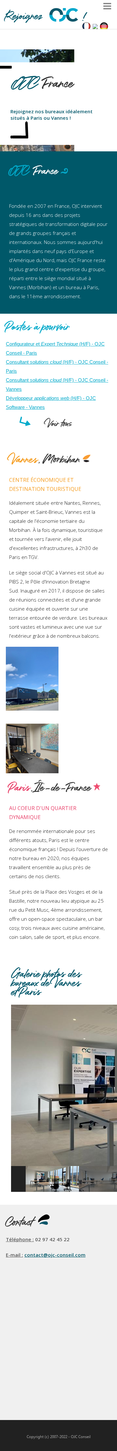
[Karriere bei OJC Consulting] (104, 27)
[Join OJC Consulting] (95, 27)
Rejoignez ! (46, 17)
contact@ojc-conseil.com (54, 1255)
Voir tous (59, 424)
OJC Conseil (81, 1436)
